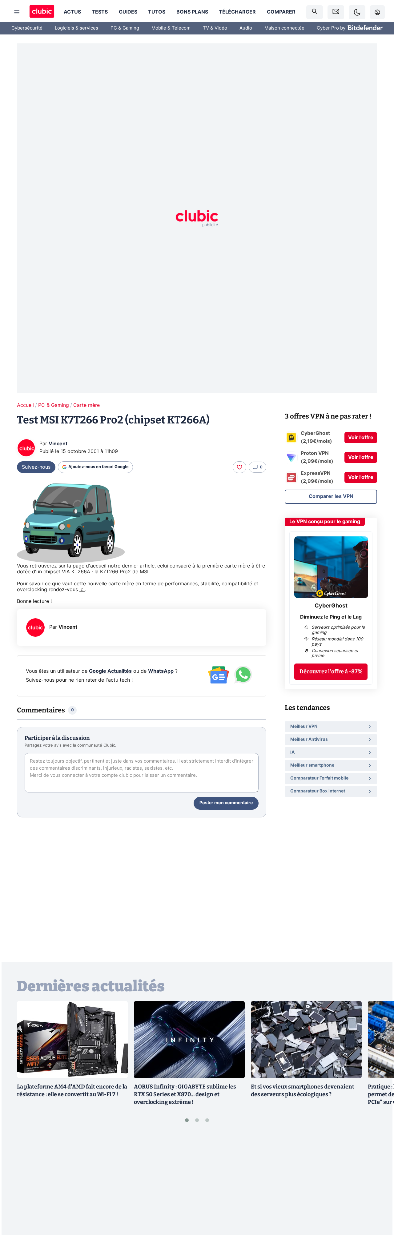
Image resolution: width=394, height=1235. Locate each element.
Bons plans (192, 12)
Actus (72, 12)
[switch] (357, 12)
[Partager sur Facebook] (379, 1182)
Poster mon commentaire (226, 803)
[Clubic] (41, 12)
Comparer (281, 12)
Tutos (156, 12)
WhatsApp (161, 671)
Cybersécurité (26, 28)
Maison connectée (284, 28)
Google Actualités (110, 671)
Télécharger (237, 12)
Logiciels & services (76, 28)
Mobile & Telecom (171, 28)
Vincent (58, 443)
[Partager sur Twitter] (379, 1203)
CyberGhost (331, 606)
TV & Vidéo (215, 28)
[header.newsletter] (336, 12)
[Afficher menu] (17, 12)
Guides (128, 12)
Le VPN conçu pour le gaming (324, 521)
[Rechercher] (314, 12)
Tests (100, 12)
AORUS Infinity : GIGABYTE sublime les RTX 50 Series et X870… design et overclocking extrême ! (185, 1094)
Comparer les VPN (331, 496)
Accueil (25, 405)
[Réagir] (239, 467)
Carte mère (86, 405)
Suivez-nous (36, 467)
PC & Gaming (125, 28)
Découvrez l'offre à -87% (331, 671)
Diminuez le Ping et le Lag (331, 617)
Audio (245, 28)
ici (82, 589)
